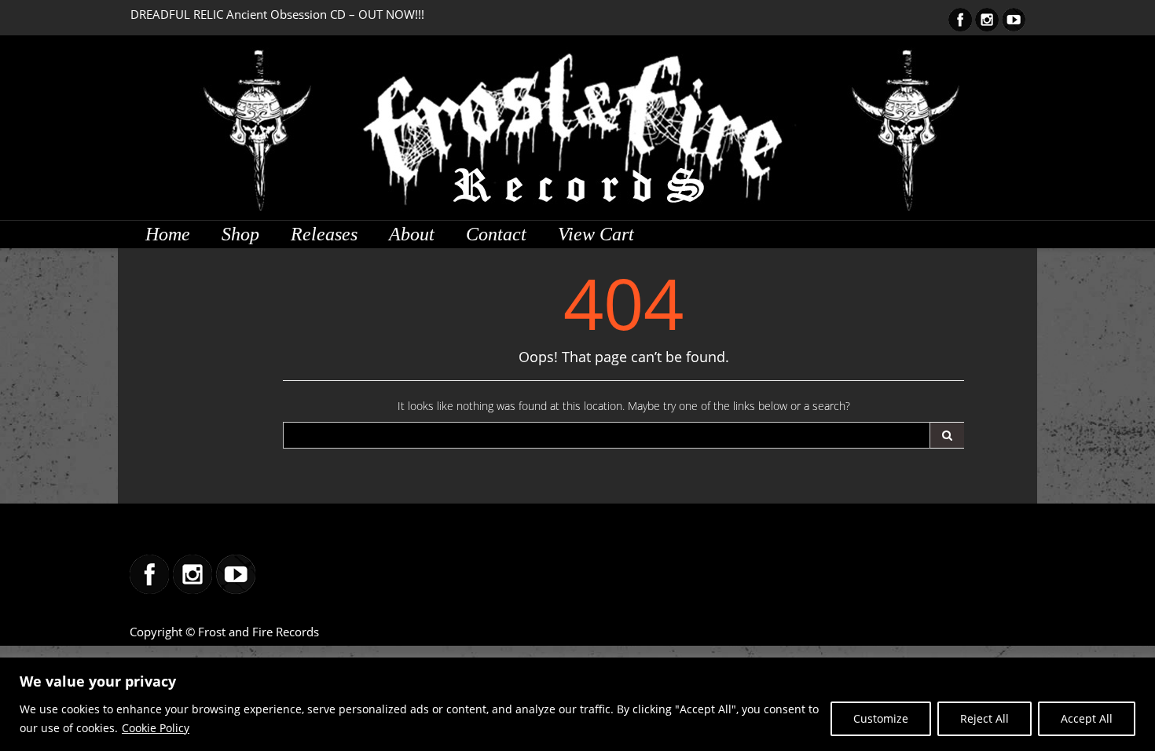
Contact (496, 234)
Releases (324, 234)
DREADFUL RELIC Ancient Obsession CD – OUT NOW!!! (277, 14)
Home (167, 234)
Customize (880, 718)
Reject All (984, 718)
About (411, 234)
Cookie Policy (155, 727)
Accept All (1087, 718)
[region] (577, 704)
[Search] (947, 435)
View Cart (596, 234)
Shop (240, 234)
